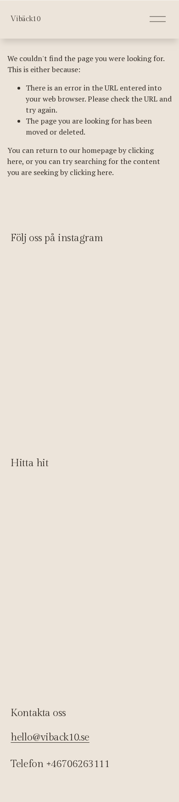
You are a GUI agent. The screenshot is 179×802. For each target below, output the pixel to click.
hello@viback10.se (50, 737)
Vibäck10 (25, 19)
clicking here (91, 172)
